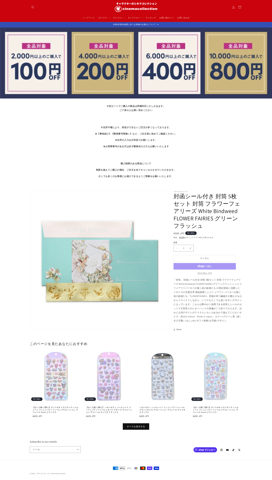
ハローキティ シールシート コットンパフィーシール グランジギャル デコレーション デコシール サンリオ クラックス (162, 409)
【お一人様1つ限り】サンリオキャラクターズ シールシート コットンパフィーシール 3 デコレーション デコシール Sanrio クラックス (216, 409)
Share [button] (179, 329)
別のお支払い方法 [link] (205, 273)
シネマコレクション (43, 473)
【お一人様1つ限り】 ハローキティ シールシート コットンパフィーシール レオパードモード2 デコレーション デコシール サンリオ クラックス (109, 409)
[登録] (77, 449)
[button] (33, 7)
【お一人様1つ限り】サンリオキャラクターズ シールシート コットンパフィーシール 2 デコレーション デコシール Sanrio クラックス (55, 409)
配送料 (182, 237)
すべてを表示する (136, 426)
